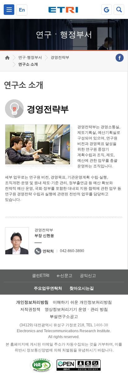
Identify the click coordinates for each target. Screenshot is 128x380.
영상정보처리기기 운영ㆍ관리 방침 (76, 309)
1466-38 (101, 325)
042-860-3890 (72, 251)
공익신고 (88, 275)
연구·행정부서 (30, 57)
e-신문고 (64, 275)
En (22, 9)
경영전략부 (60, 57)
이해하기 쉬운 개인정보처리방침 (82, 302)
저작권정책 (30, 309)
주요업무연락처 (48, 288)
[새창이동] (106, 9)
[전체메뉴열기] (9, 9)
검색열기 (119, 9)
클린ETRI (40, 275)
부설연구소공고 (64, 316)
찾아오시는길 (82, 288)
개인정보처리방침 (32, 302)
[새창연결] (120, 58)
